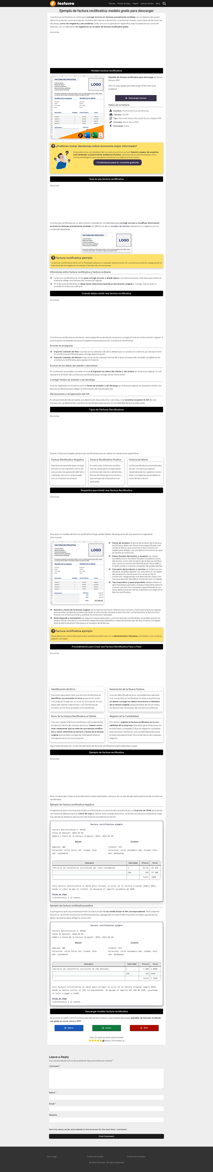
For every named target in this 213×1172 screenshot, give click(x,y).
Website (53, 1115)
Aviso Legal (52, 1156)
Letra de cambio (147, 4)
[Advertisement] (106, 50)
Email (52, 1104)
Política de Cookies (95, 1156)
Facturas (112, 4)
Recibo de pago (123, 4)
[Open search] (164, 3)
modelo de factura (120, 226)
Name (52, 1092)
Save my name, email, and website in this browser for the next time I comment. (88, 1129)
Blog (158, 4)
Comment (54, 1066)
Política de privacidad (136, 1156)
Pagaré (135, 4)
